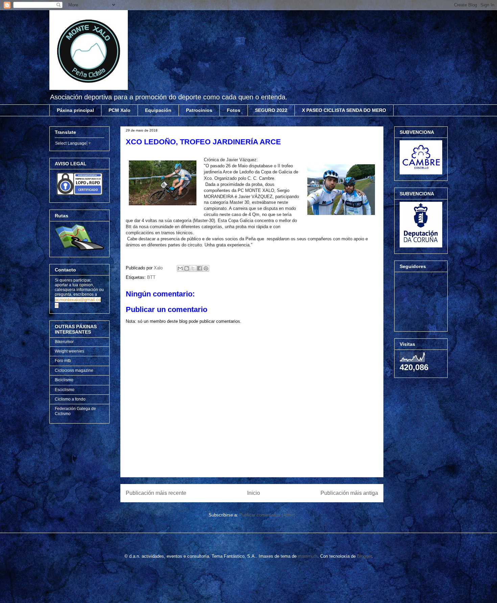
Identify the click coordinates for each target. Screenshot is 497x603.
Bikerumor (64, 341)
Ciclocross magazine (74, 370)
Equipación (158, 110)
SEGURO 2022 (271, 110)
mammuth (307, 556)
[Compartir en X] (193, 268)
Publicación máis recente (156, 493)
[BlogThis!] (186, 268)
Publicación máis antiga (349, 493)
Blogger (364, 556)
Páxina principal (75, 110)
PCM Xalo (120, 110)
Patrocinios (199, 110)
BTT (151, 277)
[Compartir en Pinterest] (206, 268)
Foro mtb (63, 360)
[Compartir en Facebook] (199, 268)
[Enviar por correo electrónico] (180, 268)
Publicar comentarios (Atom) (267, 514)
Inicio (253, 493)
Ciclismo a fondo (70, 399)
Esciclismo (64, 389)
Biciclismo (64, 380)
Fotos (233, 110)
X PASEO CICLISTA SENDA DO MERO (344, 110)
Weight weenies (69, 351)
